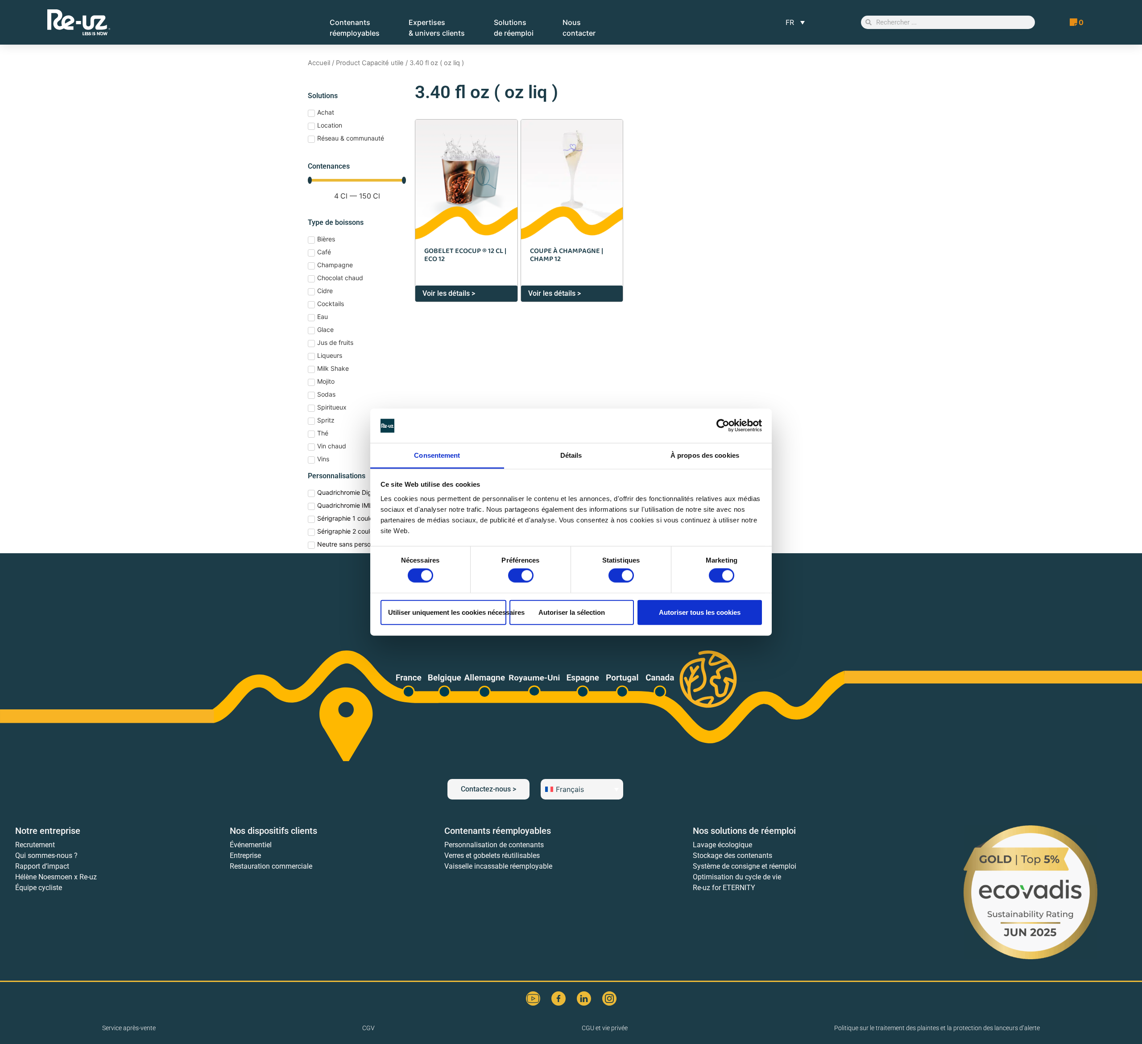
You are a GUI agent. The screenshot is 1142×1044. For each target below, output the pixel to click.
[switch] (521, 575)
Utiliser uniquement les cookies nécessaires (447, 612)
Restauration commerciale (271, 866)
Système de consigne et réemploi (744, 866)
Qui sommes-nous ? (46, 855)
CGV (368, 1028)
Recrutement (35, 845)
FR (790, 22)
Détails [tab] (571, 455)
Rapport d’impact (42, 866)
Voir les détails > (448, 293)
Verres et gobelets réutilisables (492, 855)
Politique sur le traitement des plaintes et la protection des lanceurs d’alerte (937, 1028)
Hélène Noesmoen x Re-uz (56, 877)
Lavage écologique (722, 845)
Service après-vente (129, 1028)
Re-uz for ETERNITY (724, 887)
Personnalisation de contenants (494, 845)
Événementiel (251, 845)
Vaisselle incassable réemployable (498, 866)
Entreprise (245, 855)
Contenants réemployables (497, 830)
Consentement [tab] (437, 455)
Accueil (319, 63)
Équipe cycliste (38, 887)
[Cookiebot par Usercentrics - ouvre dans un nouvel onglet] (723, 425)
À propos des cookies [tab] (704, 455)
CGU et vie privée (605, 1028)
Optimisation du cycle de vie (737, 877)
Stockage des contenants (732, 855)
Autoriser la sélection (571, 612)
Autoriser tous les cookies (700, 612)
